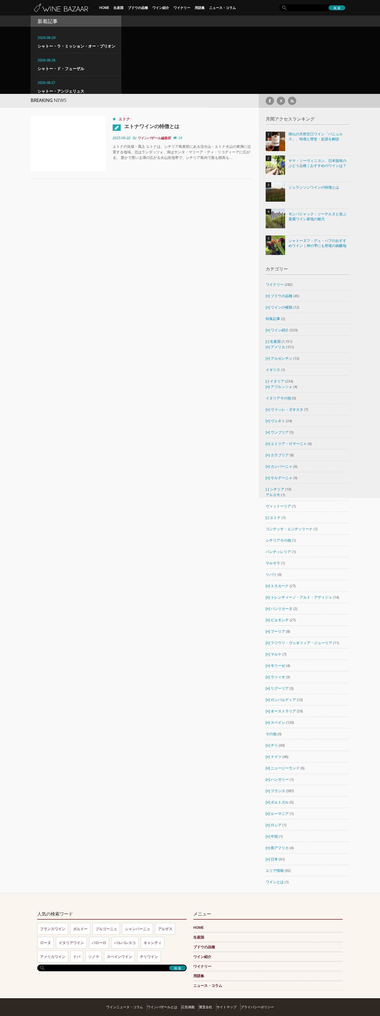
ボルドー (80, 928)
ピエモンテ (280, 619)
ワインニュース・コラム (124, 1007)
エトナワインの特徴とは (151, 126)
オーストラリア (284, 711)
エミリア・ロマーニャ (289, 443)
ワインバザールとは (162, 1007)
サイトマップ (226, 1007)
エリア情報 (275, 870)
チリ (274, 745)
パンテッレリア (278, 551)
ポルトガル (280, 802)
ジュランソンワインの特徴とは (313, 187)
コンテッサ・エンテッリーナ (289, 528)
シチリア (277, 489)
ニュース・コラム (222, 7)
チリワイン (149, 956)
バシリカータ (281, 608)
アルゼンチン (282, 358)
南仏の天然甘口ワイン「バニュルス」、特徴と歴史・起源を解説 (315, 136)
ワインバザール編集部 (154, 138)
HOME (104, 7)
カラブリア (280, 454)
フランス (278, 790)
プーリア (278, 631)
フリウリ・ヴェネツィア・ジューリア (301, 642)
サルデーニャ (281, 477)
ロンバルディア (283, 699)
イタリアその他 (278, 398)
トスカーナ (280, 585)
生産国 (118, 7)
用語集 (200, 7)
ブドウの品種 (138, 7)
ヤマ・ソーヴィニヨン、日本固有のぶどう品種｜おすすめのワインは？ (317, 163)
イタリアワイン (71, 942)
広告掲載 (188, 1007)
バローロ (99, 942)
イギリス (273, 369)
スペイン (278, 722)
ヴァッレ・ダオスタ (287, 409)
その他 (271, 733)
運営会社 (205, 1007)
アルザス (165, 928)
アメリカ (278, 346)
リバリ (271, 574)
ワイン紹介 (160, 7)
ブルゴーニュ (106, 928)
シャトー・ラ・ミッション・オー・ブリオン (76, 46)
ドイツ (276, 756)
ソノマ (93, 956)
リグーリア (280, 688)
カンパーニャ (281, 466)
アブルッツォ (281, 386)
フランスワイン (52, 928)
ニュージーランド (285, 767)
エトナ (124, 118)
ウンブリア (280, 432)
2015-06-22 (121, 138)
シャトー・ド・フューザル (61, 68)
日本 (274, 859)
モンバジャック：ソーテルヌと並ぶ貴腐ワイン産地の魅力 (317, 216)
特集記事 (273, 318)
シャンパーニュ (137, 928)
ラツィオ (278, 676)
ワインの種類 (281, 307)
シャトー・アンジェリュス (61, 91)
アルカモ (273, 494)
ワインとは (275, 881)
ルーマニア (280, 813)
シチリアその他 (278, 540)
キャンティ (153, 942)
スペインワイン (119, 956)
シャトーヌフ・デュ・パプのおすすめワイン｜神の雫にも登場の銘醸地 (317, 243)
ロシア (276, 824)
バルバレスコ (125, 942)
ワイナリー (182, 7)
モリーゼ (278, 665)
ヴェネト (278, 420)
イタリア (277, 381)
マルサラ (273, 562)
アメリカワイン (52, 956)
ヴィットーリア (278, 506)
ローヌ (45, 942)
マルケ (276, 654)
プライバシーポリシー (257, 1007)
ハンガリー (280, 779)
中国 (275, 836)
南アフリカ (280, 847)
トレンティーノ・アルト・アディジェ (301, 597)
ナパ (76, 956)
